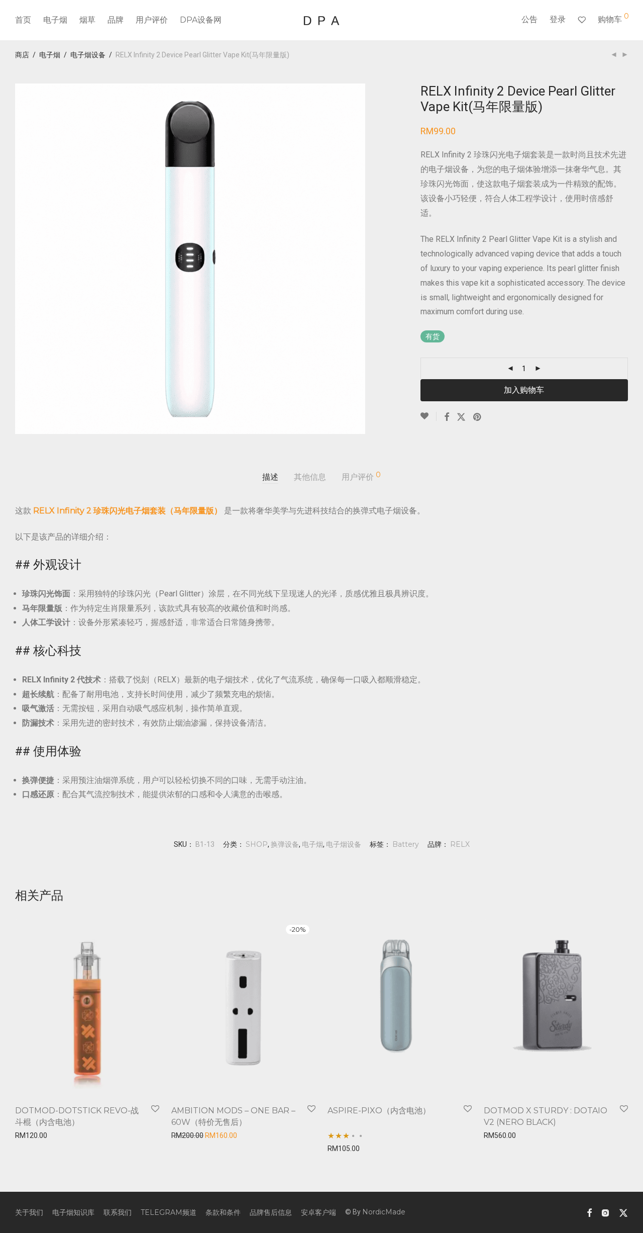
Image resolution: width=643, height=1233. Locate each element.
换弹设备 (285, 844)
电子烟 (55, 20)
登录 (558, 19)
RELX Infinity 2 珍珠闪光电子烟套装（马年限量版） (127, 510)
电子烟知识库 (73, 1212)
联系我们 (117, 1212)
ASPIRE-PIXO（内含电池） (379, 1110)
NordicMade (383, 1211)
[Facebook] (589, 1211)
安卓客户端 (318, 1212)
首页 (23, 20)
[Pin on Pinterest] (477, 417)
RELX (460, 844)
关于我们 (29, 1212)
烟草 (87, 20)
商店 (22, 54)
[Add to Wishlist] (428, 416)
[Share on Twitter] (461, 417)
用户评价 (152, 20)
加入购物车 (524, 390)
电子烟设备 (87, 54)
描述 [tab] (270, 477)
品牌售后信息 (271, 1212)
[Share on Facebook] (446, 417)
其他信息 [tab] (310, 477)
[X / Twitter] (623, 1211)
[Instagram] (605, 1211)
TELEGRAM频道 (168, 1212)
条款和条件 (223, 1212)
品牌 (116, 20)
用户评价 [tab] (361, 476)
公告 (529, 19)
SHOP (257, 844)
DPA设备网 (201, 20)
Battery (405, 844)
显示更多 (26, 1133)
